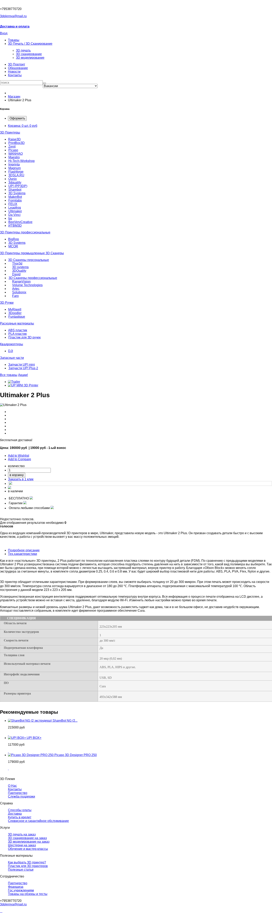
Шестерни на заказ (22, 845)
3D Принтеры (10, 132)
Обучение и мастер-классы (28, 848)
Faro (15, 296)
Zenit (12, 146)
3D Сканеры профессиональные (33, 278)
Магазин (14, 96)
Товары (13, 40)
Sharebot (14, 189)
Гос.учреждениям (21, 890)
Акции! (23, 375)
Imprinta (14, 164)
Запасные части (12, 357)
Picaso (13, 150)
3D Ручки (7, 302)
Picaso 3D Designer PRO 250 (75, 755)
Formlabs (15, 200)
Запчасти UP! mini (21, 364)
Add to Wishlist (18, 455)
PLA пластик (17, 333)
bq (10, 218)
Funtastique (16, 316)
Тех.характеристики (22, 554)
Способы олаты (19, 810)
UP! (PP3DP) (17, 186)
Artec (16, 288)
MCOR (13, 246)
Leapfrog (14, 207)
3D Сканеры (55, 253)
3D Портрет (16, 64)
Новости (14, 71)
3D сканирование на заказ (27, 838)
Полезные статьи (20, 869)
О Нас (12, 785)
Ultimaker (15, 211)
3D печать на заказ (22, 834)
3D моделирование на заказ (28, 841)
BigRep (13, 239)
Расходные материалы (17, 323)
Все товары (8, 375)
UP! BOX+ (34, 737)
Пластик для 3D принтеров (28, 866)
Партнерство (17, 883)
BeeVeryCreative (20, 222)
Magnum (14, 168)
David (16, 274)
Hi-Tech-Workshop (21, 161)
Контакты (15, 75)
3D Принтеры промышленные (23, 253)
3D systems (20, 267)
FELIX (12, 204)
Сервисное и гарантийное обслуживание (38, 821)
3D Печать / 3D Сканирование (30, 43)
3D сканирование (29, 54)
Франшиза (15, 886)
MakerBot (15, 196)
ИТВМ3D (15, 225)
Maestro (14, 157)
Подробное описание (24, 550)
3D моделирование (30, 57)
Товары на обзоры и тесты (27, 894)
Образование (18, 68)
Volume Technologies (27, 285)
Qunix (12, 179)
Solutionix (19, 292)
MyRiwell (14, 309)
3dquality (14, 182)
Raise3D (14, 139)
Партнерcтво (17, 793)
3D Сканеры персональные (28, 260)
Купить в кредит (19, 817)
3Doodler (15, 313)
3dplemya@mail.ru (13, 16)
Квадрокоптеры (11, 344)
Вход (3, 33)
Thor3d (17, 263)
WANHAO (15, 153)
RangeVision (21, 281)
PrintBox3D (16, 143)
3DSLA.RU (16, 175)
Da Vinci (14, 214)
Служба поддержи (21, 796)
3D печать (23, 50)
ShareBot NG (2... (65, 720)
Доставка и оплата (14, 26)
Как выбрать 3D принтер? (27, 862)
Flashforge (15, 171)
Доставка (15, 813)
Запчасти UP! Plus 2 (23, 368)
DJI (10, 351)
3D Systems (16, 193)
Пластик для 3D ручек (24, 337)
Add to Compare (19, 459)
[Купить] (8, 734)
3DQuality (19, 270)
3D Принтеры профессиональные (25, 232)
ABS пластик (17, 330)
